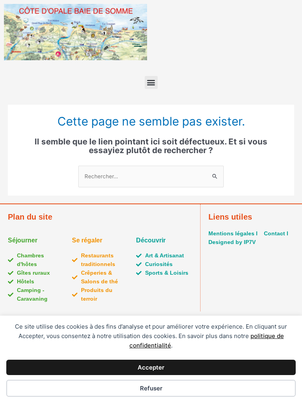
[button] (151, 82)
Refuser (151, 388)
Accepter (151, 367)
